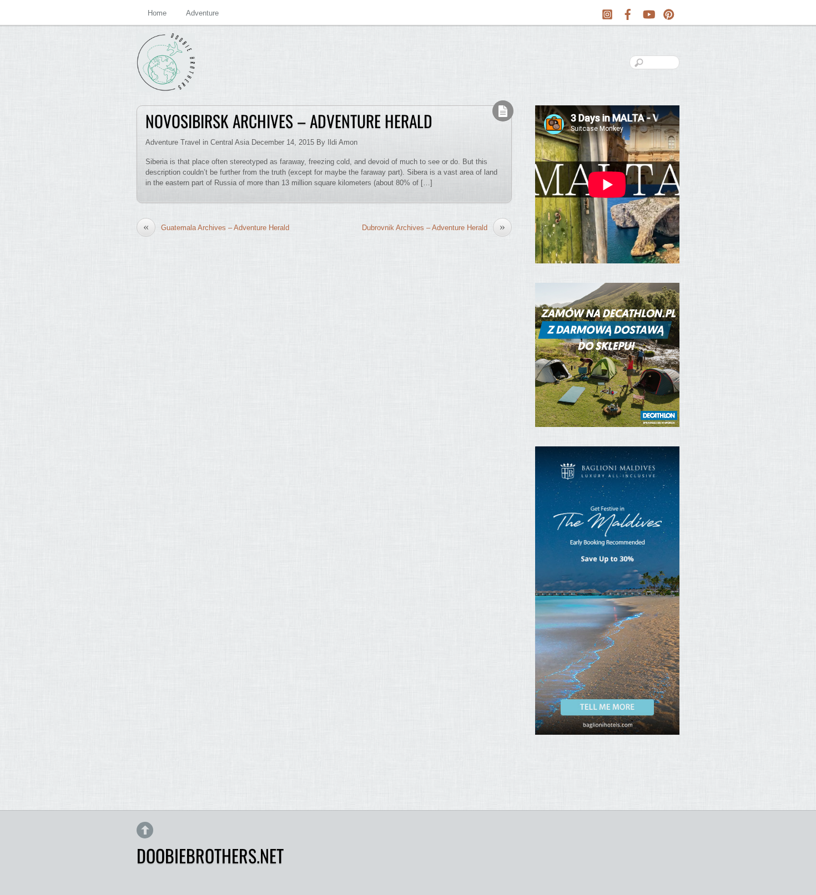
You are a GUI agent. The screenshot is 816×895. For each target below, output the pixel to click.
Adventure (202, 13)
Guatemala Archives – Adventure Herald (216, 227)
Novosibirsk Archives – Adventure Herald (288, 121)
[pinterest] (669, 12)
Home (157, 13)
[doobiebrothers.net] (166, 82)
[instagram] (607, 12)
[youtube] (648, 12)
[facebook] (628, 12)
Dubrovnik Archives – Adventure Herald (433, 227)
